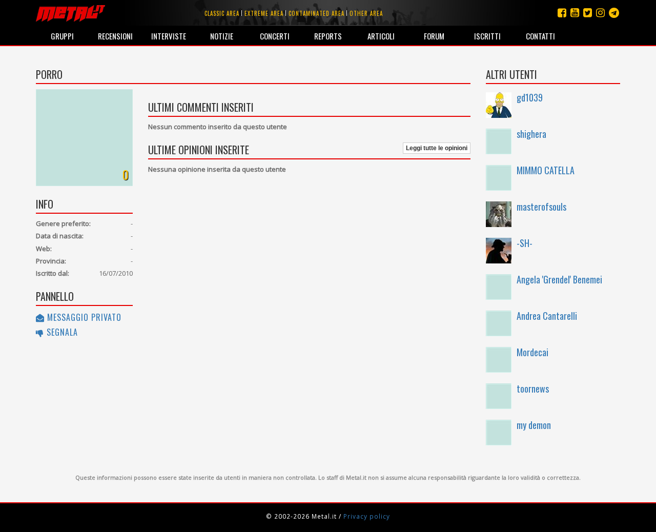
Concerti (275, 36)
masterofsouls (541, 206)
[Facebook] (562, 12)
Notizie (221, 36)
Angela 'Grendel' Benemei (559, 279)
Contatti (540, 36)
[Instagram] (614, 12)
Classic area (221, 13)
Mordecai (532, 352)
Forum (434, 36)
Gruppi (62, 36)
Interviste (168, 36)
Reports (328, 36)
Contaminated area (316, 13)
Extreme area (263, 13)
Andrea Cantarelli (547, 315)
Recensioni (115, 36)
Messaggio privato (83, 317)
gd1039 (530, 97)
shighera (531, 133)
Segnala (61, 332)
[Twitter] (587, 12)
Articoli (381, 36)
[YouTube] (574, 12)
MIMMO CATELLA (546, 170)
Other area (366, 13)
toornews (533, 388)
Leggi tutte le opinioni (436, 148)
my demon (534, 425)
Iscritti (487, 36)
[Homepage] (70, 13)
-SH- (524, 243)
